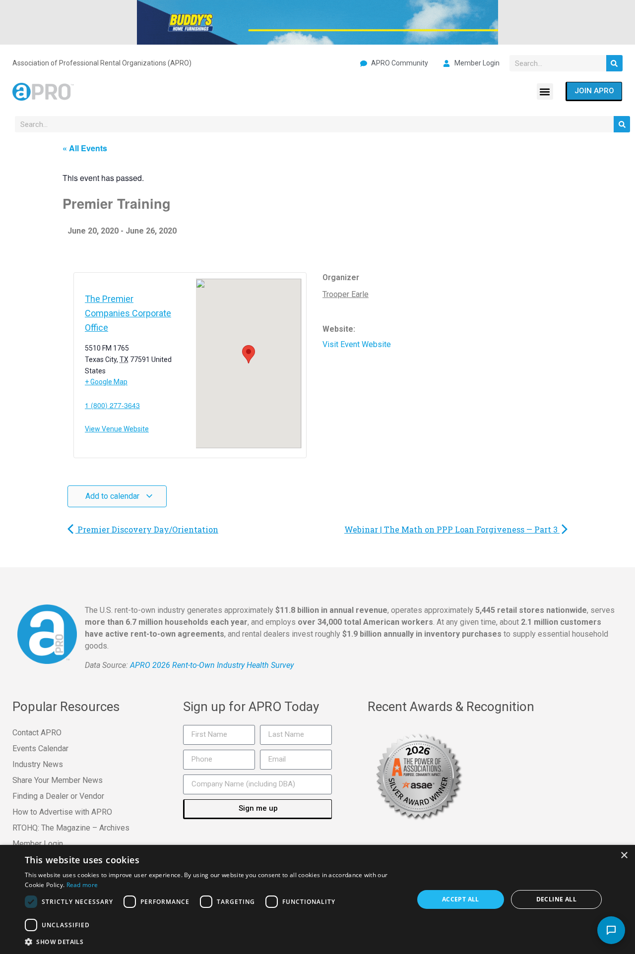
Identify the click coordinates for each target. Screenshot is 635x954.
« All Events (85, 148)
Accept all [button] (460, 899)
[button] (545, 91)
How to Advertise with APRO (62, 812)
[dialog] (317, 899)
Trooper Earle (345, 294)
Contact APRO (37, 732)
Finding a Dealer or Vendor (58, 796)
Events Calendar (40, 748)
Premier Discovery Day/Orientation (146, 529)
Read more (82, 885)
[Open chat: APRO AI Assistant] (611, 930)
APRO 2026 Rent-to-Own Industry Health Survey (212, 665)
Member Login (37, 843)
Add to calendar (113, 496)
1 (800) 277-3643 (112, 405)
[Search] (614, 63)
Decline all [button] (556, 899)
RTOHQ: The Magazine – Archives (70, 828)
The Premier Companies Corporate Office (128, 313)
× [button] (624, 855)
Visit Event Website (356, 344)
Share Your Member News (57, 780)
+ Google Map (106, 382)
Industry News (37, 764)
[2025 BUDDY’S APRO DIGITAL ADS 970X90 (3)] (317, 21)
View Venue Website (117, 429)
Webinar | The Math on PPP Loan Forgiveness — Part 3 (452, 529)
